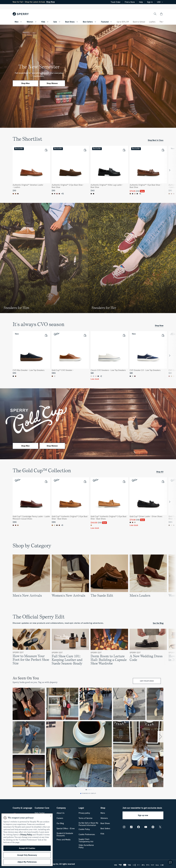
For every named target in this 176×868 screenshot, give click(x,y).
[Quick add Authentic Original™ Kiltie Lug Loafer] (124, 150)
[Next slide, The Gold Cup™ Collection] (169, 501)
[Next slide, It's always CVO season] (169, 355)
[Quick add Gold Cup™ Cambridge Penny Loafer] (46, 481)
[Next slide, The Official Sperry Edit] (169, 647)
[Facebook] (138, 827)
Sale (55, 22)
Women (30, 22)
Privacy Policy (26, 835)
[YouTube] (145, 827)
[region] (88, 170)
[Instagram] (124, 827)
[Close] (50, 816)
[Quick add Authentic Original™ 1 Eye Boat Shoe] (162, 150)
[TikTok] (131, 827)
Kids (43, 22)
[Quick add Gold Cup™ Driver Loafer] (162, 481)
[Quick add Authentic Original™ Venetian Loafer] (46, 150)
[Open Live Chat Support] (170, 862)
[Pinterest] (152, 827)
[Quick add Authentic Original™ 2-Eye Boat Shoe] (84, 150)
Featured (104, 22)
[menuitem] (21, 21)
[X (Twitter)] (160, 827)
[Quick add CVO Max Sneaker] (46, 335)
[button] (161, 14)
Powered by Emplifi (89, 793)
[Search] (155, 14)
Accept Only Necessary (27, 855)
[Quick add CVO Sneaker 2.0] (162, 335)
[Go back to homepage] (21, 14)
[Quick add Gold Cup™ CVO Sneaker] (84, 335)
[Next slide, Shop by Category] (169, 576)
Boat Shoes (70, 22)
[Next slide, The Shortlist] (169, 170)
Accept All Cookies (27, 848)
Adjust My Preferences (27, 862)
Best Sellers (88, 22)
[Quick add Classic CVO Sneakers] (124, 335)
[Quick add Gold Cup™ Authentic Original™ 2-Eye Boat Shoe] (84, 481)
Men (16, 22)
